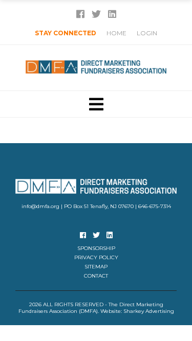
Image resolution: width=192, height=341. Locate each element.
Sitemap (96, 266)
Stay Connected (65, 33)
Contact (96, 275)
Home (116, 33)
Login (147, 33)
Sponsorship (96, 248)
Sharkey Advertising (148, 311)
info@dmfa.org (40, 206)
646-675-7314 (154, 206)
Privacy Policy (96, 257)
